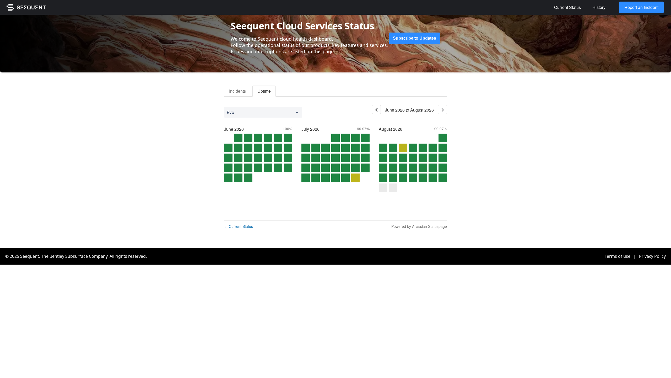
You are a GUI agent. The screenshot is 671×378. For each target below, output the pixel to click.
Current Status (567, 7)
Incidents (237, 91)
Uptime (264, 91)
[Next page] (442, 109)
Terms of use (617, 256)
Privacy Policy (652, 256)
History (598, 7)
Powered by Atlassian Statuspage (419, 226)
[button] (414, 38)
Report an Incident (641, 7)
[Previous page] (376, 109)
